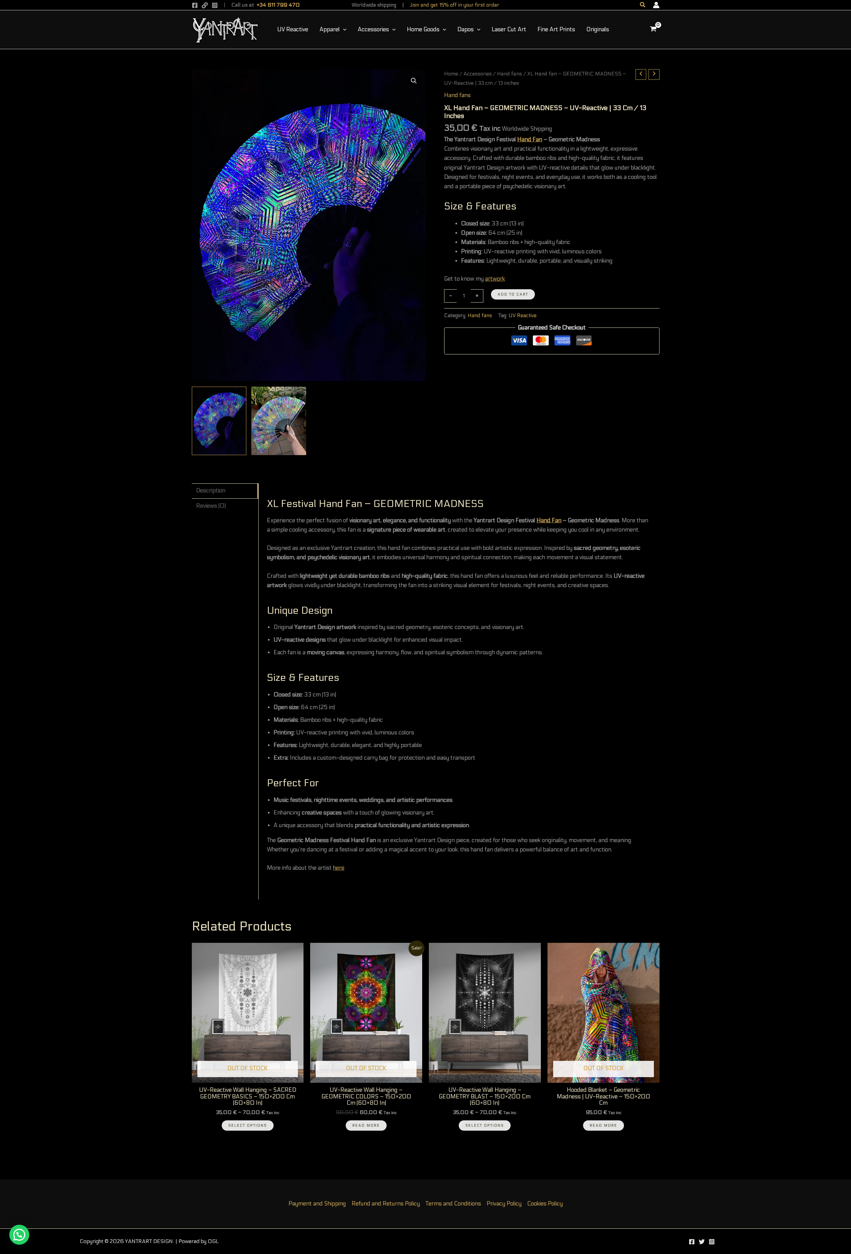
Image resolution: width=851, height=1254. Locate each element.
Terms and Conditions (453, 1203)
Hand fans (509, 74)
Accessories (477, 74)
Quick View (247, 1076)
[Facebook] (195, 5)
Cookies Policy (545, 1203)
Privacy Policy (504, 1203)
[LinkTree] (205, 5)
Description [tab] (210, 490)
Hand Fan (529, 139)
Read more (366, 1125)
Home (451, 74)
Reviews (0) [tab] (211, 506)
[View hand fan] (278, 421)
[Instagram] (215, 5)
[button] (643, 5)
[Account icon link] (656, 5)
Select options (247, 1125)
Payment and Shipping (317, 1203)
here (338, 868)
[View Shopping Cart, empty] (653, 29)
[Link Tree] (702, 1242)
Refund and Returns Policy (386, 1203)
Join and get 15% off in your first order (454, 5)
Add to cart (513, 294)
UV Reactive (523, 315)
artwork (495, 279)
